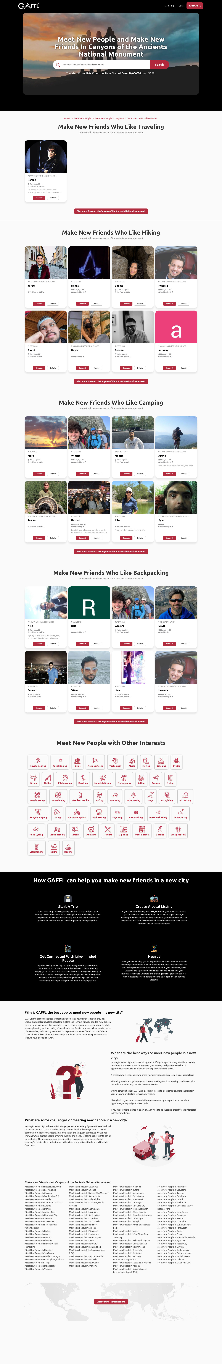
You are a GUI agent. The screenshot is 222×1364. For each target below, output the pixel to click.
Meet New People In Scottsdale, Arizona (132, 1262)
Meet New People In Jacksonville (84, 1221)
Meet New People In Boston (38, 1237)
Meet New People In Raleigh (126, 1221)
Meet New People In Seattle (38, 1199)
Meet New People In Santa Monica (173, 1250)
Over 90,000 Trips (133, 73)
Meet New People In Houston (38, 1250)
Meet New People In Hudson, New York (43, 1187)
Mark (31, 455)
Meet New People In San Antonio (84, 1196)
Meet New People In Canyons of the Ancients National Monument (126, 118)
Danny (75, 285)
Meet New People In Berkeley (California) (132, 1215)
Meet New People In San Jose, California (44, 1202)
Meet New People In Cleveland (172, 1190)
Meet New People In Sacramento (84, 1209)
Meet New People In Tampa (37, 1262)
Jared (31, 285)
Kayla (74, 350)
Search (159, 64)
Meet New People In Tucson (171, 1193)
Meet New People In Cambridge (128, 1218)
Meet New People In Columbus (83, 1187)
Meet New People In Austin (37, 1234)
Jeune (162, 455)
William (75, 455)
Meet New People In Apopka (126, 1266)
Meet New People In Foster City (172, 1243)
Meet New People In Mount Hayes (85, 1237)
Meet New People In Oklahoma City (174, 1262)
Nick (30, 625)
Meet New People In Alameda (127, 1187)
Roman (32, 179)
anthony (163, 350)
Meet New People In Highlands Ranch (130, 1209)
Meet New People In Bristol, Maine (174, 1256)
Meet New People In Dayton (171, 1247)
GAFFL (67, 118)
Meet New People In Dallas (37, 1231)
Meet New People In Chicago (38, 1193)
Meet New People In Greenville (127, 1250)
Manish (119, 455)
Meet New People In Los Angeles (40, 1190)
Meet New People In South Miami (84, 1215)
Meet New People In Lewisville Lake (130, 1243)
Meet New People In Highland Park (85, 1247)
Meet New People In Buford (126, 1190)
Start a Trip (169, 6)
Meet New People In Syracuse (171, 1240)
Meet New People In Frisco (170, 1234)
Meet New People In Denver (38, 1209)
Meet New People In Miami (125, 1231)
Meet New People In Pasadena (172, 1215)
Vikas (74, 690)
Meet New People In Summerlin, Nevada (176, 1237)
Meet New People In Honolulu (83, 1243)
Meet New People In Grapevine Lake (174, 1253)
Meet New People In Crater (170, 1231)
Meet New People (82, 118)
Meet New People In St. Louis (82, 1228)
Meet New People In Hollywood (84, 1262)
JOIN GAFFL (195, 6)
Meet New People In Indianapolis (40, 1266)
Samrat (32, 690)
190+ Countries (95, 73)
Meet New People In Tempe (170, 1218)
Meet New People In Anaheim (83, 1266)
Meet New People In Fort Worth (172, 1228)
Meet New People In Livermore (83, 1212)
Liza (117, 690)
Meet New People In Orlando (82, 1190)
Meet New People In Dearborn (172, 1196)
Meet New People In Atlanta (38, 1206)
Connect (38, 198)
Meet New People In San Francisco (41, 1221)
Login (181, 6)
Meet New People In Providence (84, 1234)
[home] (29, 6)
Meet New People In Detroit (170, 1199)
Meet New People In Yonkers (38, 1269)
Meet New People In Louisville (172, 1221)
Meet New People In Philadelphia (84, 1199)
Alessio (119, 350)
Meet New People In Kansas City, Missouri (88, 1193)
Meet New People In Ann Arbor (172, 1187)
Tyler (161, 520)
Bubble (119, 285)
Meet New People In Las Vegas (127, 1202)
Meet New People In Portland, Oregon (42, 1256)
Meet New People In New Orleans (129, 1247)
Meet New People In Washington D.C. (42, 1196)
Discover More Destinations (111, 1302)
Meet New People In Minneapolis (128, 1193)
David (162, 625)
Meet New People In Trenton (38, 1218)
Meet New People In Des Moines (128, 1196)
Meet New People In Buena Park (128, 1199)
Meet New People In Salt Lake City (129, 1206)
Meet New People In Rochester (172, 1202)
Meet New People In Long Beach (173, 1212)
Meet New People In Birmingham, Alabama (44, 1259)
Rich (74, 625)
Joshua (32, 520)
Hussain (163, 285)
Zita (117, 520)
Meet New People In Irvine (81, 1240)
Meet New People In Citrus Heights (129, 1212)
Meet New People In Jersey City (40, 1212)
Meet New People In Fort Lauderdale (86, 1256)
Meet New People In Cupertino (83, 1218)
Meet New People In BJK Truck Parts (174, 1224)
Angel (31, 350)
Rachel (75, 520)
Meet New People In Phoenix (38, 1240)
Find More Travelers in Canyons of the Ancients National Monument (111, 211)
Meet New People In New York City (41, 1215)
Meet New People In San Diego (39, 1253)
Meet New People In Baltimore (83, 1224)
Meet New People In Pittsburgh (83, 1231)
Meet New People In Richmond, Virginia (131, 1240)
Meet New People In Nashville (83, 1259)
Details (53, 198)
